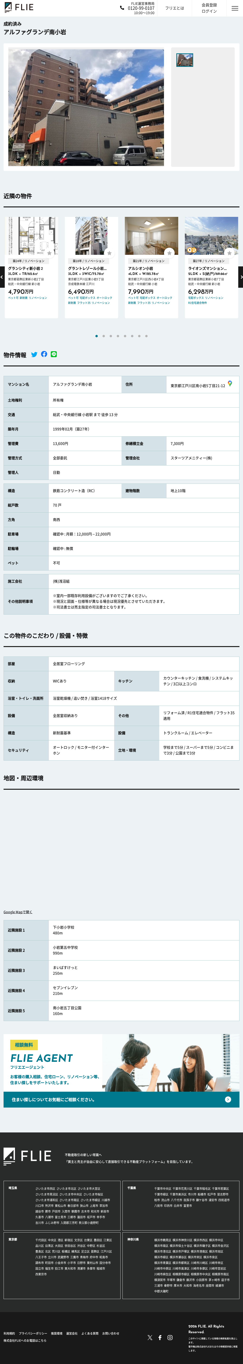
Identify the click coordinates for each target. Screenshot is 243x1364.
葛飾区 (95, 1251)
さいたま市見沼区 (46, 1194)
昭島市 (103, 1257)
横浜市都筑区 (181, 1262)
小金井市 (60, 1262)
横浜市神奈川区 (182, 1240)
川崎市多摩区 (199, 1268)
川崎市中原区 (162, 1268)
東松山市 (60, 1205)
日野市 (81, 1262)
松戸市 (211, 1194)
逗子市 (225, 1279)
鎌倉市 (181, 1279)
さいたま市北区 (66, 1188)
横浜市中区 (216, 1240)
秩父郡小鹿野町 (89, 1222)
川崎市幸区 (216, 1262)
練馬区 (75, 1251)
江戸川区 (106, 1251)
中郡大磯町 (161, 1291)
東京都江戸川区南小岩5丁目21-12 (198, 386)
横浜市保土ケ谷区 (181, 1245)
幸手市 (101, 1217)
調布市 (39, 1262)
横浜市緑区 (161, 1257)
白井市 (178, 1205)
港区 (60, 1240)
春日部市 (73, 1205)
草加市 (103, 1205)
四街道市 (224, 1200)
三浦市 (158, 1285)
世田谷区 (70, 1245)
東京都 (13, 1239)
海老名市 (199, 1285)
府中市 (94, 1257)
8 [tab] (146, 336)
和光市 (95, 1211)
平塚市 (171, 1279)
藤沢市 (190, 1279)
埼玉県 (13, 1187)
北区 (48, 1251)
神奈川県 (133, 1239)
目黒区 (49, 1245)
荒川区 (56, 1251)
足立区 (85, 1251)
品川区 (39, 1245)
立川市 (52, 1257)
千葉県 (131, 1187)
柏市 (157, 1200)
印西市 (168, 1205)
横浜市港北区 (162, 1251)
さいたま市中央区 (70, 1194)
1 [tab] (96, 336)
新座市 (105, 1211)
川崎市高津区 (181, 1268)
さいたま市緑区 (90, 1200)
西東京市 (41, 1274)
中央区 (52, 1240)
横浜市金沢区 (220, 1245)
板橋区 (66, 1251)
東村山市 (92, 1262)
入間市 (66, 1211)
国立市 (39, 1268)
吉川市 (39, 1222)
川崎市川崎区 (199, 1262)
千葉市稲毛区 (202, 1188)
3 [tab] (111, 336)
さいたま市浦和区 (46, 1200)
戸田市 (56, 1211)
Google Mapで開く (18, 912)
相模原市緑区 (181, 1274)
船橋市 (202, 1194)
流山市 (165, 1200)
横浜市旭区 (216, 1251)
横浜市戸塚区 (181, 1251)
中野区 (91, 1245)
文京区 (78, 1240)
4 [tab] (118, 336)
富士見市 (60, 1217)
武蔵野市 (63, 1257)
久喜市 (39, 1217)
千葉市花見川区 (182, 1188)
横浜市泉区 (210, 1257)
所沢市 (49, 1205)
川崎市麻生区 (162, 1274)
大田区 (59, 1245)
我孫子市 (189, 1200)
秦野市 (168, 1285)
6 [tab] (132, 336)
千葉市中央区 (162, 1188)
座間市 (210, 1285)
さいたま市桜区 (93, 1194)
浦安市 (213, 1200)
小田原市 (201, 1279)
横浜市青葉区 (162, 1262)
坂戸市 (91, 1217)
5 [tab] (125, 336)
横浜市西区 (201, 1240)
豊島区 (39, 1251)
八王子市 (41, 1257)
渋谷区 (81, 1245)
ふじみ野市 (52, 1222)
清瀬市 (81, 1268)
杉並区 (101, 1245)
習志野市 (223, 1194)
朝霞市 (75, 1211)
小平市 (71, 1262)
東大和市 (70, 1268)
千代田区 (41, 1240)
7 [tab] (139, 336)
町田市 (49, 1262)
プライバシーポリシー (33, 1333)
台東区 (88, 1240)
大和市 (187, 1285)
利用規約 (9, 1333)
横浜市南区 (161, 1245)
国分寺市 (105, 1262)
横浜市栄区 (195, 1257)
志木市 (85, 1211)
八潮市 (49, 1217)
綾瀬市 (219, 1285)
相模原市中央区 (201, 1274)
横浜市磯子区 (202, 1245)
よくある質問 (89, 1333)
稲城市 (101, 1268)
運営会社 (72, 1333)
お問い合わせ (110, 1333)
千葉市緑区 (161, 1194)
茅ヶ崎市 (214, 1279)
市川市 (192, 1194)
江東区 (107, 1240)
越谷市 (39, 1211)
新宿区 (69, 1240)
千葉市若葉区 (220, 1188)
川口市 (39, 1205)
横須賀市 (160, 1279)
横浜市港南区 (199, 1251)
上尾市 (94, 1205)
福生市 (49, 1268)
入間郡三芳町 (69, 1222)
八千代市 (176, 1200)
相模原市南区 (220, 1274)
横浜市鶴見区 (162, 1240)
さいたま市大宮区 (89, 1188)
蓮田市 (81, 1217)
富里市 (187, 1205)
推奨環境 (56, 1333)
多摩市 (91, 1268)
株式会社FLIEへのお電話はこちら (25, 1340)
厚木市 (178, 1285)
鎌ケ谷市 (201, 1200)
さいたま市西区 (45, 1188)
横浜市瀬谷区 (178, 1257)
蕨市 (48, 1211)
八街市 (158, 1205)
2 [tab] (104, 336)
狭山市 (84, 1205)
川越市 (106, 1200)
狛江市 (59, 1268)
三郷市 (71, 1217)
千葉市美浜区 (178, 1194)
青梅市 (84, 1257)
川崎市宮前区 (217, 1268)
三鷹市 (74, 1257)
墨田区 (98, 1240)
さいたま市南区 (69, 1200)
